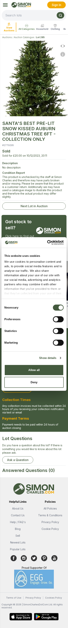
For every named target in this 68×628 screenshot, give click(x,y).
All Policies (50, 508)
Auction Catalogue (24, 37)
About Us (17, 508)
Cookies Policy (53, 597)
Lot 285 (40, 37)
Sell (17, 535)
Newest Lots (18, 542)
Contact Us (18, 515)
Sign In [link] (56, 5)
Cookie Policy (50, 528)
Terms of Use (13, 597)
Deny (34, 382)
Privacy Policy (50, 522)
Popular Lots (18, 549)
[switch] (58, 319)
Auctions (7, 37)
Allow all (34, 370)
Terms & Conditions (50, 515)
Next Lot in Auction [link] (34, 206)
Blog (18, 528)
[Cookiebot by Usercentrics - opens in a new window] (48, 242)
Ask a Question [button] (18, 460)
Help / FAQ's (18, 522)
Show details (47, 357)
